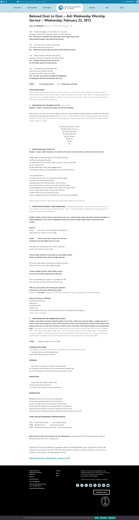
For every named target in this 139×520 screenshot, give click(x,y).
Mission (31, 476)
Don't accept (103, 517)
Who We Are (17, 7)
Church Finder (22, 1)
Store (35, 1)
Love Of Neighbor (34, 481)
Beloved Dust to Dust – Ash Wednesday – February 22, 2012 (49, 458)
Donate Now (130, 1)
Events (27, 1)
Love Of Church (34, 479)
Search (123, 1)
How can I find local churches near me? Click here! (37, 485)
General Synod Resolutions (37, 488)
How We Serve (47, 7)
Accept (96, 517)
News (57, 473)
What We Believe (32, 7)
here (96, 476)
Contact (31, 1)
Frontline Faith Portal (41, 1)
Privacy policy (112, 517)
